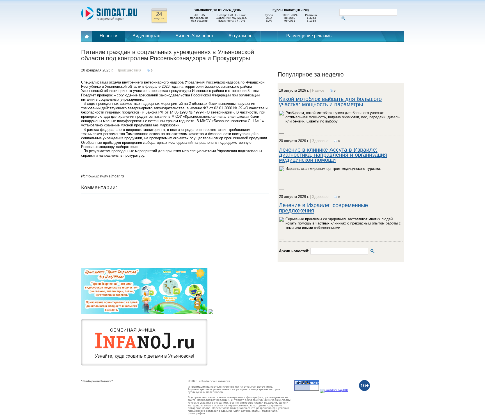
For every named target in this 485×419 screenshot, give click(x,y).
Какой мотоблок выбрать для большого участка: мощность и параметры (330, 101)
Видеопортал (146, 35)
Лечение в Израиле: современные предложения (323, 207)
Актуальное (240, 35)
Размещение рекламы (309, 35)
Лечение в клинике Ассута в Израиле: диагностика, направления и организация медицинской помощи (333, 154)
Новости (108, 35)
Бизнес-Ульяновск (194, 35)
